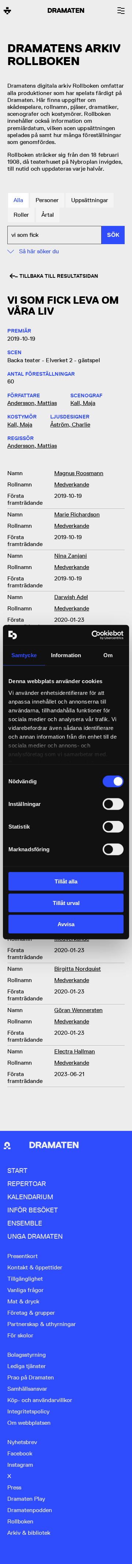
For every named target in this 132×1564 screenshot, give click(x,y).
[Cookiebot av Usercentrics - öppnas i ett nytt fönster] (93, 635)
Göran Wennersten (78, 1010)
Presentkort (22, 1256)
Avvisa (66, 924)
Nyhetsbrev (22, 1442)
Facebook (19, 1453)
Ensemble (24, 1223)
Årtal (47, 214)
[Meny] (121, 10)
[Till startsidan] (7, 10)
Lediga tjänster (26, 1366)
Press (14, 1487)
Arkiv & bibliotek (28, 1532)
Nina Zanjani (70, 555)
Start (17, 1170)
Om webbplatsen (29, 1422)
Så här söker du (39, 251)
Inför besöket (32, 1210)
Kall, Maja (82, 402)
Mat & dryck (23, 1301)
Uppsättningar (89, 200)
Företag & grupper (31, 1312)
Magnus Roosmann (78, 473)
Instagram (20, 1464)
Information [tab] (66, 655)
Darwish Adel (71, 597)
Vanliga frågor (25, 1290)
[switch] (113, 804)
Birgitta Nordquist (77, 968)
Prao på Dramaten (30, 1377)
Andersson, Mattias (32, 402)
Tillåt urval (66, 903)
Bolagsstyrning (26, 1354)
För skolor (20, 1335)
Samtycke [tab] (24, 655)
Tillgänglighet (25, 1278)
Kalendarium (30, 1197)
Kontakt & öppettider (34, 1267)
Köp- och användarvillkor (39, 1400)
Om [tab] (108, 655)
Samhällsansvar (27, 1388)
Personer (47, 200)
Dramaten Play (26, 1498)
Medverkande (71, 484)
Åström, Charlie (70, 424)
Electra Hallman (74, 1051)
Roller (21, 214)
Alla (18, 200)
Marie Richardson (77, 514)
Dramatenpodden (29, 1510)
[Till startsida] (7, 1145)
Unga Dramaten (35, 1236)
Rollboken (20, 1521)
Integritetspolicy (28, 1411)
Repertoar (26, 1184)
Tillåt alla (66, 881)
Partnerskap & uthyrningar (41, 1324)
